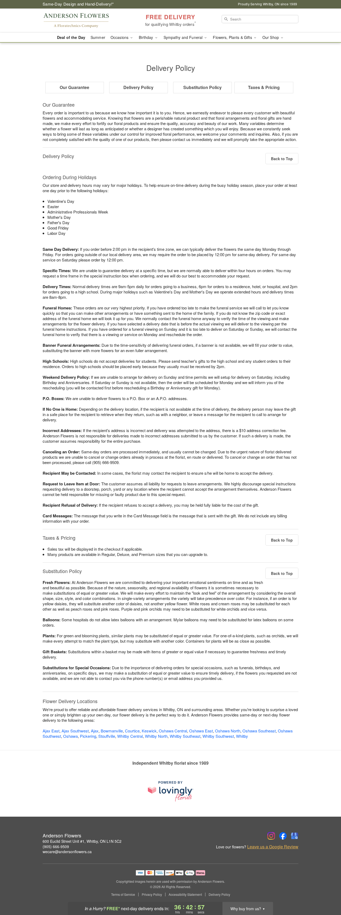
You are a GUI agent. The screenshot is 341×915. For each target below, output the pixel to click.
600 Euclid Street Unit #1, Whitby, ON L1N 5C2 (82, 841)
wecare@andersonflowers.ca (67, 851)
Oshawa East (201, 730)
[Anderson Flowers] (81, 21)
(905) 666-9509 (56, 846)
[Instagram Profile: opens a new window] (271, 836)
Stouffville (106, 736)
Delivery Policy (138, 87)
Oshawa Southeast (259, 730)
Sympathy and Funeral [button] (184, 37)
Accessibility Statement (185, 894)
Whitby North (156, 736)
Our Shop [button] (271, 37)
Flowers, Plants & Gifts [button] (233, 37)
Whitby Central (130, 736)
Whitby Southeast (185, 736)
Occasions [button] (120, 37)
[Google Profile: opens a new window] (294, 836)
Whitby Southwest (218, 736)
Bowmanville (112, 730)
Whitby (242, 736)
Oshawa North (227, 730)
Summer (98, 37)
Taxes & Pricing (264, 87)
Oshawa (70, 736)
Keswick (149, 730)
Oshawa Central (173, 730)
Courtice (132, 730)
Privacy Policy (152, 894)
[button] (327, 892)
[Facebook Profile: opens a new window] (283, 836)
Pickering (88, 736)
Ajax (95, 730)
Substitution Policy (202, 87)
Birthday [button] (146, 37)
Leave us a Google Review (272, 847)
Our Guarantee (74, 87)
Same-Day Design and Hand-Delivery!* (78, 4)
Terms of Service (123, 894)
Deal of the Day (71, 37)
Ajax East (51, 730)
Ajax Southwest (75, 730)
